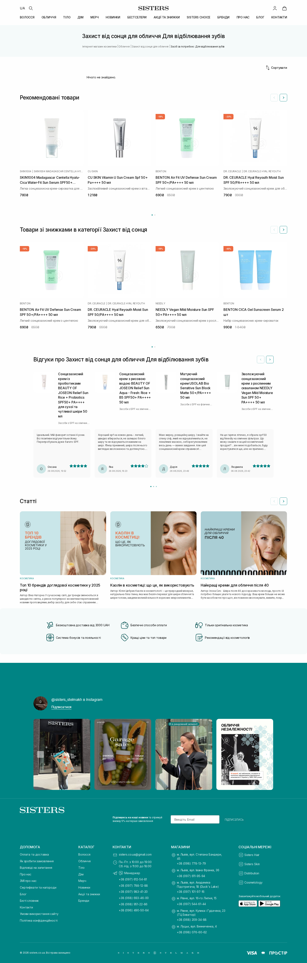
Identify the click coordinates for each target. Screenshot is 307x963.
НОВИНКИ (113, 17)
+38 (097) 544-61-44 (191, 904)
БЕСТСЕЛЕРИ (137, 17)
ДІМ (80, 17)
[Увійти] (275, 8)
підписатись (234, 819)
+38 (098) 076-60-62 (192, 932)
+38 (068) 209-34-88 (192, 919)
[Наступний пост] (266, 754)
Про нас (25, 874)
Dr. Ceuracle (232, 171)
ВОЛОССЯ (27, 17)
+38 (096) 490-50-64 (134, 910)
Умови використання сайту (39, 914)
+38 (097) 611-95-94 (191, 876)
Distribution (251, 873)
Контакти (26, 907)
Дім (81, 874)
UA (22, 8)
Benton (161, 171)
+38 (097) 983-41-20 (133, 891)
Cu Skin (93, 171)
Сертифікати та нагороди (38, 887)
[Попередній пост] (40, 754)
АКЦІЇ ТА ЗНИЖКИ (167, 17)
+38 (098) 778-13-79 (191, 863)
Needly (160, 303)
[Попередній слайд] (274, 97)
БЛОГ (260, 17)
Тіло (81, 867)
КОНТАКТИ (279, 17)
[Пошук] (30, 8)
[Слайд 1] (150, 486)
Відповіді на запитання (36, 867)
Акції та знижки (89, 894)
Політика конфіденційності (39, 920)
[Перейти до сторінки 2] (154, 215)
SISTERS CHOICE (198, 17)
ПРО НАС (243, 17)
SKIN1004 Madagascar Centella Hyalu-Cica (59, 171)
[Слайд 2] (153, 486)
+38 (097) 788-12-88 (133, 885)
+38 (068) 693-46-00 (134, 898)
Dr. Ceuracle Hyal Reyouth (262, 171)
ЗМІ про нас (28, 881)
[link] (284, 8)
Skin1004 (25, 171)
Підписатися (61, 707)
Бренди (83, 900)
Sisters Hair (251, 855)
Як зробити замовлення (37, 861)
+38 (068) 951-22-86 (133, 904)
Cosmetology (253, 882)
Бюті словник (29, 900)
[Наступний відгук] (270, 359)
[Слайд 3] (156, 486)
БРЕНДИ (223, 17)
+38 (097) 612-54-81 (133, 879)
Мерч (82, 881)
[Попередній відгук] (260, 359)
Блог (23, 894)
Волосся (84, 854)
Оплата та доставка (34, 854)
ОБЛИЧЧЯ (49, 17)
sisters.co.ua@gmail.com (135, 854)
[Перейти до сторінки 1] (152, 215)
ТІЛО (66, 17)
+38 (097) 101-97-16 (190, 891)
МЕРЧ (94, 17)
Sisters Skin (252, 864)
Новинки (84, 887)
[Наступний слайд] (283, 97)
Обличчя (84, 861)
